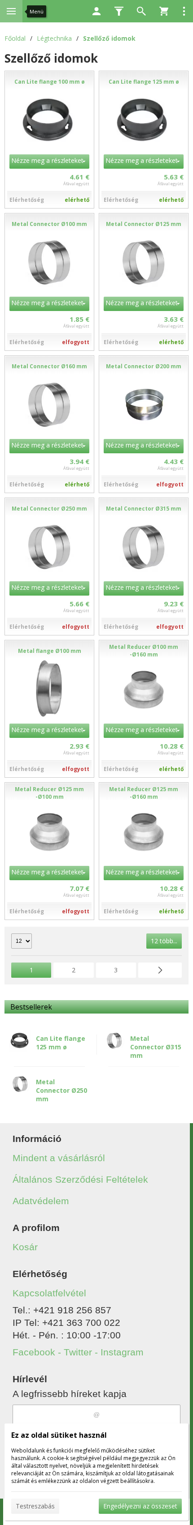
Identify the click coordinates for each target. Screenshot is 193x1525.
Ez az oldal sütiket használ (59, 1435)
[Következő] (160, 970)
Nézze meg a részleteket (47, 160)
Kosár (25, 1247)
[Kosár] (164, 11)
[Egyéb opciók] (184, 11)
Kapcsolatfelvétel (49, 1293)
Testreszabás (35, 1506)
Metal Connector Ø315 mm (155, 1047)
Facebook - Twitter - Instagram (78, 1352)
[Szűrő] (119, 11)
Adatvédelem (41, 1201)
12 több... (164, 941)
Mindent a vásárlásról (59, 1158)
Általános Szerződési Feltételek (80, 1179)
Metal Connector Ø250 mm (61, 1090)
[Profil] (96, 11)
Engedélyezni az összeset (140, 1506)
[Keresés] (141, 11)
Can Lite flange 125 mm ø (60, 1042)
